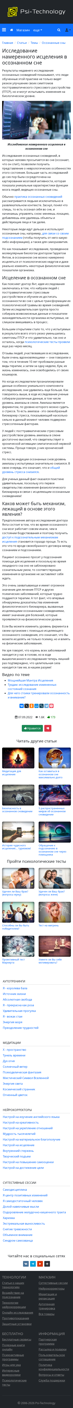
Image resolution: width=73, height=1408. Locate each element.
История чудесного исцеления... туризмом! (16, 847)
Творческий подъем (17, 1156)
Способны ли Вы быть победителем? (15, 927)
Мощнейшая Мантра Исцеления (30, 680)
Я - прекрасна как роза (18, 1005)
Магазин (23, 30)
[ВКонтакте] (21, 706)
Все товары (46, 1314)
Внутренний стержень (18, 1151)
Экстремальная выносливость (24, 1223)
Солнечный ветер (15, 1067)
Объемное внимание (17, 1235)
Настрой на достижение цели (23, 1168)
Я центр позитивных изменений (25, 1195)
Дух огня (9, 1061)
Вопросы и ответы (51, 1375)
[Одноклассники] (31, 706)
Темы (34, 43)
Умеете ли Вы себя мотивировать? (50, 961)
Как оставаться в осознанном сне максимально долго (50, 774)
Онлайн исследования (17, 1313)
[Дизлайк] (47, 728)
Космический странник (19, 1089)
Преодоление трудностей (20, 1028)
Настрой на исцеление (18, 1145)
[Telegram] (46, 706)
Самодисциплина (15, 1190)
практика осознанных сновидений (38, 197)
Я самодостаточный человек (23, 1201)
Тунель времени (14, 1055)
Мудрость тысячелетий (19, 1134)
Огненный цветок (15, 1095)
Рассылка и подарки (52, 1349)
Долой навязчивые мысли (21, 1207)
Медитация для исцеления (11, 772)
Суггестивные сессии (53, 1283)
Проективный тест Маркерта (13, 961)
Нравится (34, 728)
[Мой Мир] (36, 706)
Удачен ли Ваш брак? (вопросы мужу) (15, 893)
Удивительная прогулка (19, 1011)
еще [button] (36, 30)
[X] (26, 706)
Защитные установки (17, 1324)
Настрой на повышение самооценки (28, 1162)
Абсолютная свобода (17, 999)
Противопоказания (15, 1318)
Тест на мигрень (49, 925)
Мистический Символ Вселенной (26, 1078)
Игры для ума (11, 1365)
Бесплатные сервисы (16, 1339)
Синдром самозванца (18, 1240)
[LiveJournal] (41, 706)
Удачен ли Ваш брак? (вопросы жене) (52, 893)
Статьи (22, 43)
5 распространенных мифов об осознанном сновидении (52, 811)
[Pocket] (51, 706)
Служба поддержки (52, 1380)
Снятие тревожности (17, 1229)
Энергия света (13, 1084)
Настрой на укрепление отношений (28, 1128)
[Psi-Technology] (36, 12)
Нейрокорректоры (51, 1289)
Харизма (9, 1218)
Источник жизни (14, 994)
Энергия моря (12, 1022)
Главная (7, 43)
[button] (4, 30)
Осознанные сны (53, 43)
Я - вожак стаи (12, 1016)
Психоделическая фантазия (22, 1072)
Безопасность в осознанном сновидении (17, 810)
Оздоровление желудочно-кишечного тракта (34, 1212)
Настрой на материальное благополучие (31, 1139)
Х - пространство (14, 1050)
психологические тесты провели (47, 342)
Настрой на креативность (21, 1122)
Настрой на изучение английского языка (31, 1117)
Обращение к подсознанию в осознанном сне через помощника (52, 850)
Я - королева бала (15, 988)
